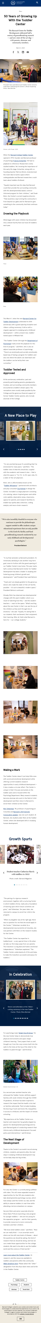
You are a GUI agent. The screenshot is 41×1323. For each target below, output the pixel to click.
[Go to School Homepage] (20, 3)
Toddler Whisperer (10, 486)
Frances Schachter (19, 161)
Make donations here (10, 1264)
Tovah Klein (26, 1289)
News (20, 11)
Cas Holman (21, 489)
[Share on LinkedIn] (23, 52)
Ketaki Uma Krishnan (26, 1033)
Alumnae (14, 1289)
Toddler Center (19, 1280)
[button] (4, 873)
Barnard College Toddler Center (22, 155)
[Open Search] (37, 3)
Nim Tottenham (8, 809)
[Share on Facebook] (13, 52)
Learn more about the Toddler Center (16, 1255)
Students (26, 1284)
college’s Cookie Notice (27, 1314)
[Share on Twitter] (18, 52)
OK (20, 1319)
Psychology (14, 1284)
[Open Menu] (3, 3)
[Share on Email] (27, 52)
